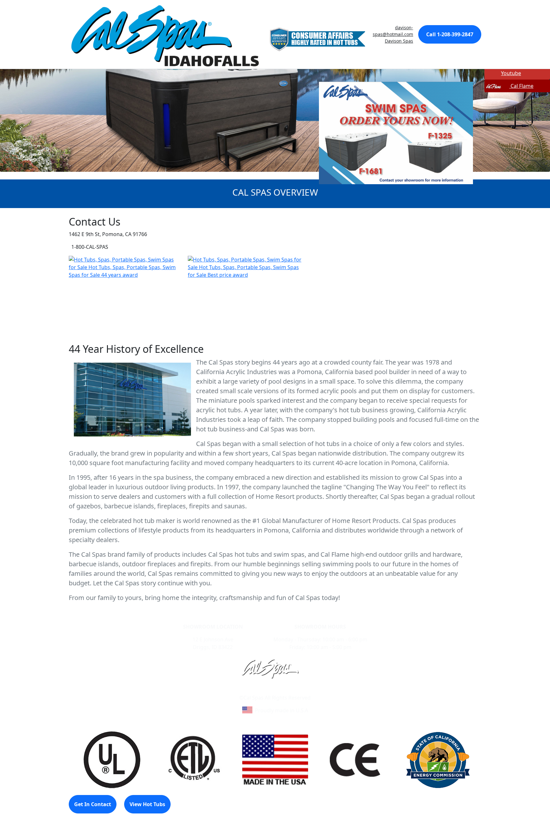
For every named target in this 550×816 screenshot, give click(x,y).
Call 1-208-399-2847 (449, 34)
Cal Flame (521, 85)
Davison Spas (399, 41)
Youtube (511, 73)
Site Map (302, 690)
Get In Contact (92, 804)
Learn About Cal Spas (262, 690)
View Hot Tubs (147, 804)
